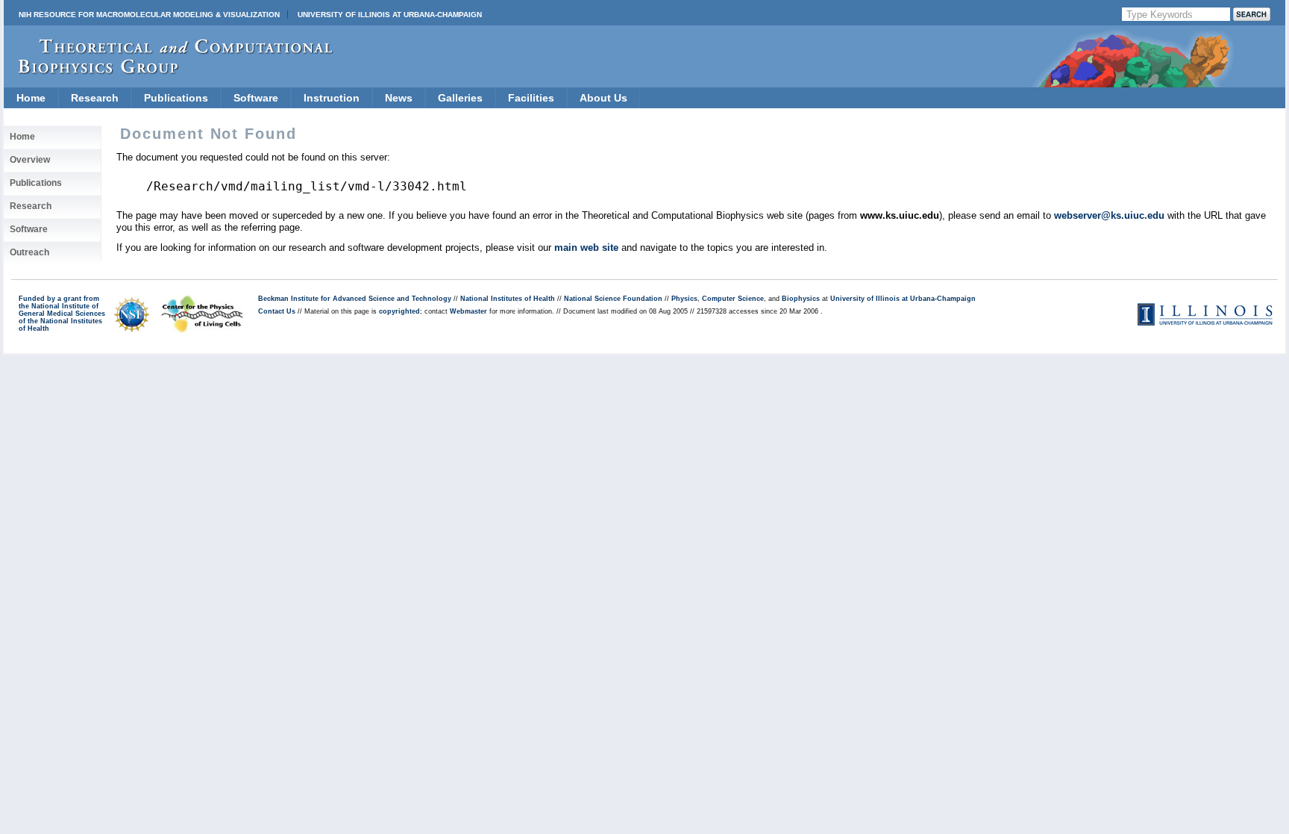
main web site (586, 247)
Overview (30, 160)
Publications (176, 98)
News (399, 98)
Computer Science (733, 298)
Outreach (29, 252)
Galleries (460, 98)
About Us (603, 98)
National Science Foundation (613, 298)
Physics (684, 298)
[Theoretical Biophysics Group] (168, 70)
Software (255, 98)
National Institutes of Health (507, 298)
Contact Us (276, 311)
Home (31, 98)
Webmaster (468, 311)
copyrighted (399, 311)
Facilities (531, 98)
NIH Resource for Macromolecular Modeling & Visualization (149, 14)
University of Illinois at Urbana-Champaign (390, 14)
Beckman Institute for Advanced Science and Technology (354, 298)
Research (95, 98)
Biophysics (801, 298)
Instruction (332, 98)
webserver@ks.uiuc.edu (1109, 215)
